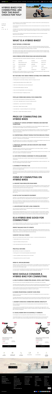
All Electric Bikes (27, 378)
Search (45, 1)
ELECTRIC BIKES (14, 1)
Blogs (36, 381)
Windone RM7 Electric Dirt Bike (7, 337)
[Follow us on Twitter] (12, 367)
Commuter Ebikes (27, 384)
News (4, 4)
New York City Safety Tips (18, 388)
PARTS (35, 1)
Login (47, 1)
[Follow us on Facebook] (9, 367)
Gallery (36, 384)
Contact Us (46, 380)
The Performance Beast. (39, 339)
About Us (45, 378)
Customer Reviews (38, 378)
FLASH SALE (19, 1)
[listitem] (3, 29)
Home (2, 4)
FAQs (14, 387)
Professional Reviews (38, 380)
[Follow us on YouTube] (16, 367)
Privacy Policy (46, 384)
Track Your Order (16, 378)
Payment (45, 381)
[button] (37, 340)
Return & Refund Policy (17, 384)
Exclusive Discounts (17, 381)
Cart (50, 1)
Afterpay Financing (17, 380)
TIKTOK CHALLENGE (30, 1)
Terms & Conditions (47, 385)
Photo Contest (37, 385)
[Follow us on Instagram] (14, 367)
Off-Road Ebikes (27, 380)
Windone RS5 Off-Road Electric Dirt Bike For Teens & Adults (42, 338)
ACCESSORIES (24, 1)
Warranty (15, 385)
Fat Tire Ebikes (27, 381)
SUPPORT (37, 1)
